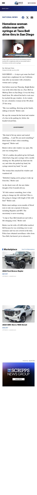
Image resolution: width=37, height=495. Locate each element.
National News (10, 17)
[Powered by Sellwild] (32, 360)
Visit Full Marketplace (28, 249)
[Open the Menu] (3, 2)
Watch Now (31, 3)
